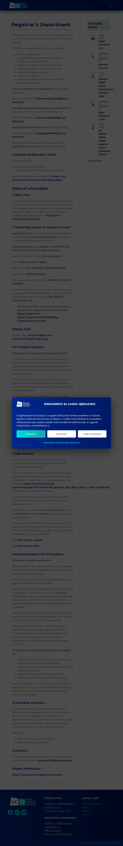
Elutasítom (61, 434)
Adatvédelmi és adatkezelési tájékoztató (62, 442)
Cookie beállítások (92, 434)
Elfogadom (31, 434)
